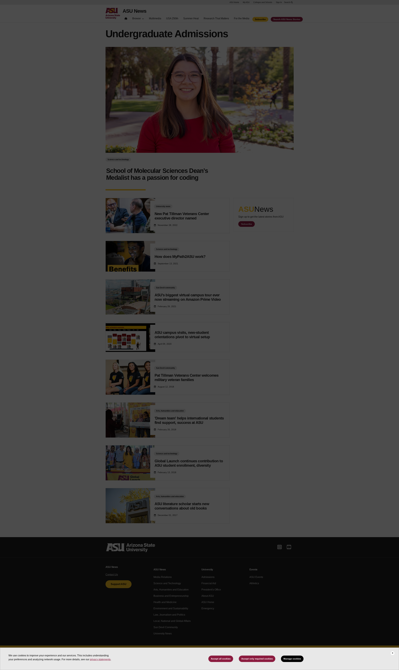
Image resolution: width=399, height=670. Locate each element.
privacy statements (100, 659)
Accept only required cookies (257, 658)
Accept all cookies (221, 658)
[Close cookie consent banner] (392, 653)
